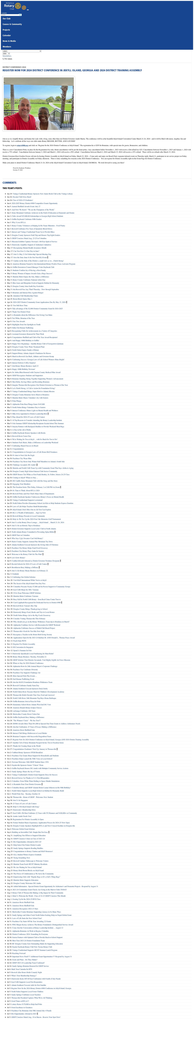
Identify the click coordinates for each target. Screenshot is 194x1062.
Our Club (6, 19)
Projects (6, 30)
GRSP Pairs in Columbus (21, 535)
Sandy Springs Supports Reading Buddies (28, 848)
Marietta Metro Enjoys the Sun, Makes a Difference (31, 276)
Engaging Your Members (21, 484)
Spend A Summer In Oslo (22, 650)
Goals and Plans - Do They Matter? (24, 959)
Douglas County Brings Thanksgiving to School (30, 609)
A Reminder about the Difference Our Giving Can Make (32, 315)
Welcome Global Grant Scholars (23, 829)
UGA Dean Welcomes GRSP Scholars (27, 593)
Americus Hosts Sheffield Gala (24, 730)
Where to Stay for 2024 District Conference (28, 663)
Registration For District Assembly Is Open (28, 819)
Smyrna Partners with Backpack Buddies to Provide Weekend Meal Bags (38, 426)
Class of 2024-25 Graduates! (23, 200)
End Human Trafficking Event (23, 679)
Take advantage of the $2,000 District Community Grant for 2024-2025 (37, 308)
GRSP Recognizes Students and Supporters (27, 375)
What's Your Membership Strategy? (23, 975)
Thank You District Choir (21, 312)
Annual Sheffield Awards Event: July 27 (26, 206)
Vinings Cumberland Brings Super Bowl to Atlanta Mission (33, 391)
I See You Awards (18, 321)
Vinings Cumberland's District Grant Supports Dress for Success (34, 774)
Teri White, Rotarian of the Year (23, 318)
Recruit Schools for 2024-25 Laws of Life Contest (29, 564)
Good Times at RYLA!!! (20, 1001)
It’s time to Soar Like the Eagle (23, 455)
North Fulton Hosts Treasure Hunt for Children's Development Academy (38, 691)
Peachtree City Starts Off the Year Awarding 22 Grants (31, 921)
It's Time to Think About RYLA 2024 (26, 490)
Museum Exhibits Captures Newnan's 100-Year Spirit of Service (34, 241)
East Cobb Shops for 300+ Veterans (26, 589)
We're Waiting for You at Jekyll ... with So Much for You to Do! (34, 439)
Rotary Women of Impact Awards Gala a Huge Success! (32, 273)
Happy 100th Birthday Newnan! (23, 369)
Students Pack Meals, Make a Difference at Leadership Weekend (35, 442)
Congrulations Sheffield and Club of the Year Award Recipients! (35, 337)
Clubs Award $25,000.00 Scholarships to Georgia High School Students (37, 216)
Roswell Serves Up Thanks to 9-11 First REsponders (30, 778)
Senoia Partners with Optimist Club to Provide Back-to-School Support (37, 937)
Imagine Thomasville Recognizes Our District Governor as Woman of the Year (40, 385)
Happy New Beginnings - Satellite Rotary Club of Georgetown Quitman (37, 343)
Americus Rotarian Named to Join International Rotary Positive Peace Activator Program (44, 264)
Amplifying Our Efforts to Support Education (29, 835)
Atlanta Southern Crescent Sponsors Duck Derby (30, 688)
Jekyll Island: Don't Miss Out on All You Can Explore (32, 509)
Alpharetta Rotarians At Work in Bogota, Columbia (30, 931)
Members (7, 47)
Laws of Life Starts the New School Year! (27, 918)
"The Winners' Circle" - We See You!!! (27, 720)
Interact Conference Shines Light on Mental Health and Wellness (35, 410)
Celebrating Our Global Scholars (23, 577)
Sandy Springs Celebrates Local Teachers (26, 994)
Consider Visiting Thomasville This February (29, 618)
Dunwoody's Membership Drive (24, 810)
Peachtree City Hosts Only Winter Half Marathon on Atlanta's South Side (39, 461)
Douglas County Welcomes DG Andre (27, 883)
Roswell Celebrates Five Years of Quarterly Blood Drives (32, 229)
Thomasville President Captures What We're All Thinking (31, 998)
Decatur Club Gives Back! (22, 197)
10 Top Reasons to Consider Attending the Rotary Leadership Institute (37, 420)
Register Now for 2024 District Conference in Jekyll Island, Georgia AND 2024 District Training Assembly (51, 739)
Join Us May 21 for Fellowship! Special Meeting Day (32, 254)
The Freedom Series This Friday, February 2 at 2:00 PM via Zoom (36, 487)
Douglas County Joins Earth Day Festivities (28, 286)
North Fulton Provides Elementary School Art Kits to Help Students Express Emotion (43, 503)
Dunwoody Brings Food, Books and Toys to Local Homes (34, 612)
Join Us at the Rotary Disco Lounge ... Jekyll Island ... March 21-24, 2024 (38, 522)
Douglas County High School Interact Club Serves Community (35, 471)
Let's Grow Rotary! (18, 557)
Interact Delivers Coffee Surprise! (24, 363)
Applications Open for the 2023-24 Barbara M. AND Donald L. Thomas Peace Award (44, 637)
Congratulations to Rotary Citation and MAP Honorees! (33, 851)
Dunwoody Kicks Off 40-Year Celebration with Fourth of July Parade (36, 978)
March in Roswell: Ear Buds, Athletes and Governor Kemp (33, 356)
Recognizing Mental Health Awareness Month (29, 248)
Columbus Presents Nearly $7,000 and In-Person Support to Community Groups (41, 586)
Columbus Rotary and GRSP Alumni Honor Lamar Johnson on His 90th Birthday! (41, 787)
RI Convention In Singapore (23, 647)
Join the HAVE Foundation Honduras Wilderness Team (32, 682)
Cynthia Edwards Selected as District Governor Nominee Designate (36, 561)
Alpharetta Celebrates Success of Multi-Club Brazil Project (34, 628)
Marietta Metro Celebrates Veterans (25, 596)
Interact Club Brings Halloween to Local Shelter (30, 733)
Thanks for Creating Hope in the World (27, 746)
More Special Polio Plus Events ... (25, 676)
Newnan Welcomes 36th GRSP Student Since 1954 (30, 762)
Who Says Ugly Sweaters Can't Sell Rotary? (27, 538)
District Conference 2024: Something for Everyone (30, 934)
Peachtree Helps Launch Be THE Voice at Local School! (32, 758)
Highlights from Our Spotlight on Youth (26, 324)
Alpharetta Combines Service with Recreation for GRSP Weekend (36, 625)
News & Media (9, 41)
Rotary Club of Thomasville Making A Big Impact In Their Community (37, 893)
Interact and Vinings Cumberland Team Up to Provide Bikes (33, 232)
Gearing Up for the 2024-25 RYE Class (26, 899)
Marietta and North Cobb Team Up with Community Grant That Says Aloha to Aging (43, 468)
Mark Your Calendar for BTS (21, 969)
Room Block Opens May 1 (22, 299)
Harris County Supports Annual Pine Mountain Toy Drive (32, 541)
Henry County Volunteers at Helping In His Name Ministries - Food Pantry (38, 225)
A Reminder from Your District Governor (26, 784)
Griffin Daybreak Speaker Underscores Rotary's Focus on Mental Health (38, 497)
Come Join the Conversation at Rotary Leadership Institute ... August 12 (37, 928)
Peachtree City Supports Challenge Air (26, 672)
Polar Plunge (16, 401)
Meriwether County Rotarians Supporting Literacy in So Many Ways (36, 912)
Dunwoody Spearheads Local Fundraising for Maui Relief (32, 653)
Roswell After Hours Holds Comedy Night (26, 972)
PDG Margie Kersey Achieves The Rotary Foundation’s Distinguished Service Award (42, 924)
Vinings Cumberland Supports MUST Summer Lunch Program (34, 950)
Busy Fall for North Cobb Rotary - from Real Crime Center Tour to (37, 599)
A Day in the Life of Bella (21, 430)
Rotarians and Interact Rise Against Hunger (28, 292)
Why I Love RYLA (19, 222)
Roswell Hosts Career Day (21, 436)
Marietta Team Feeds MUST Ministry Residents (30, 864)
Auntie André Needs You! (22, 816)
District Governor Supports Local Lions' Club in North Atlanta (34, 528)
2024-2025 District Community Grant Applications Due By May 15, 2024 (39, 302)
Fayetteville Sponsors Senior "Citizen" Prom (27, 765)
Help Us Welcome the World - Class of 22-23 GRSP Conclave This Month (39, 896)
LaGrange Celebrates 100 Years (24, 711)
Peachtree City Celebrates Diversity (25, 669)
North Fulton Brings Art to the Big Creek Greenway (31, 615)
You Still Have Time (20, 305)
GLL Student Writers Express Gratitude (27, 854)
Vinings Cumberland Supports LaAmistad (27, 500)
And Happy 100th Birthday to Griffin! (25, 340)
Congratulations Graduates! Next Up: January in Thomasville (34, 749)
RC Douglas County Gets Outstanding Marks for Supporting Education (37, 943)
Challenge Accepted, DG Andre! (24, 465)
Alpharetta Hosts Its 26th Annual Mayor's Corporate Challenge (35, 666)
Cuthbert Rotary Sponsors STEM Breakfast (27, 752)
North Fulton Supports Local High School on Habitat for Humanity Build (38, 790)
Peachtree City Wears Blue (22, 458)
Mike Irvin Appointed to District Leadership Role (29, 413)
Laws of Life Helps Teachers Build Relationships (30, 506)
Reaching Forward (18, 953)
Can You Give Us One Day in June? (26, 251)
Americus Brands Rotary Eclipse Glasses (27, 707)
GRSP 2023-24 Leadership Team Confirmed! (28, 963)
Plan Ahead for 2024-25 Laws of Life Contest (28, 417)
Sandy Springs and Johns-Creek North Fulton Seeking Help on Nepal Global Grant (41, 915)
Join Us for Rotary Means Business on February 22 (30, 570)
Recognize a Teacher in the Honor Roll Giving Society (32, 634)
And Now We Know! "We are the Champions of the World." (33, 209)
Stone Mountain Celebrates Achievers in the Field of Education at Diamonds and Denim (43, 213)
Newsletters (7, 56)
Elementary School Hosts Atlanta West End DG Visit (32, 704)
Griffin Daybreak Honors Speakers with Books (29, 433)
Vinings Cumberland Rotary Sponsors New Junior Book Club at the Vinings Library (43, 193)
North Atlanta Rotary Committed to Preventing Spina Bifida (33, 532)
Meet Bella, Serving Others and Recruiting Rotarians (31, 382)
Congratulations (18, 449)
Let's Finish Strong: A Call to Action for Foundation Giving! (33, 388)
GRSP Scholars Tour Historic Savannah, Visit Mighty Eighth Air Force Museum (41, 660)
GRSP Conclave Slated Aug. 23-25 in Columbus (29, 238)
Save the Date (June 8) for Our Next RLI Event (30, 257)
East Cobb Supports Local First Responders (26, 982)
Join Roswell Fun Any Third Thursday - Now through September (36, 289)
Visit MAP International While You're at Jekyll (29, 580)
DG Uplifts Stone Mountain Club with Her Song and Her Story (35, 481)
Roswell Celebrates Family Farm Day (26, 685)
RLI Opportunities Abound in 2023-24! (27, 842)
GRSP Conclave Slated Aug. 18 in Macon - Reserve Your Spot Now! (36, 1017)
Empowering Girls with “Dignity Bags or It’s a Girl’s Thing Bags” (36, 877)
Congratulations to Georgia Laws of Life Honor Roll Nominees (35, 452)
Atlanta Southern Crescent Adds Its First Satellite (28, 985)
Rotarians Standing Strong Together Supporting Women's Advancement (37, 378)
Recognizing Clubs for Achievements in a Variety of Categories (34, 331)
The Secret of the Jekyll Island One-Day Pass (29, 583)
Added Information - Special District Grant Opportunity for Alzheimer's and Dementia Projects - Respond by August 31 (55, 886)
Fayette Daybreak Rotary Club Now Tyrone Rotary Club (32, 947)
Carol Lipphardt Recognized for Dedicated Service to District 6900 (37, 602)
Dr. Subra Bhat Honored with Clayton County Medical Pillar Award (36, 372)
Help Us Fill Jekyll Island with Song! (26, 806)
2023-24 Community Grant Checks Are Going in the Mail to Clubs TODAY (39, 889)
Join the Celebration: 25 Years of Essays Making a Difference (34, 727)
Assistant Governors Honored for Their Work (28, 334)
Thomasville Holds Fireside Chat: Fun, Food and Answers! (34, 695)
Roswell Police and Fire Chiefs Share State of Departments (33, 493)
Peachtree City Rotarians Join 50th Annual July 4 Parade (31, 1010)
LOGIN (4, 13)
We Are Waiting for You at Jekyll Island (27, 867)
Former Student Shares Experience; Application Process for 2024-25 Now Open (41, 822)
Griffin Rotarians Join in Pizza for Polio (27, 701)
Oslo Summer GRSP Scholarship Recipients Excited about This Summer (38, 423)
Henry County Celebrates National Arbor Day (29, 280)
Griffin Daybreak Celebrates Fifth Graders (27, 219)
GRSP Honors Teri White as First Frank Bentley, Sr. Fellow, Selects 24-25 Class (41, 474)
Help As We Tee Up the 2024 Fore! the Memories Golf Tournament (37, 519)
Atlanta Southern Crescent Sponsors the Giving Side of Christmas (35, 544)
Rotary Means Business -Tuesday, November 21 (29, 656)
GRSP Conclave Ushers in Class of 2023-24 (29, 838)
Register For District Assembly (24, 644)
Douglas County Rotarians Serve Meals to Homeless (30, 394)
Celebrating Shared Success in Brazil (25, 445)
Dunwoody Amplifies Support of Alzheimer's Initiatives (31, 244)
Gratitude (15, 574)
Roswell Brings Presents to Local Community (29, 516)
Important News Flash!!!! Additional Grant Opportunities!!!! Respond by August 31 (42, 956)
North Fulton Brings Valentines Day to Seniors (28, 407)
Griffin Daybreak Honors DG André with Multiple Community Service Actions (40, 768)
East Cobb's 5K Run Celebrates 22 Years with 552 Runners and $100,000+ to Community (45, 813)
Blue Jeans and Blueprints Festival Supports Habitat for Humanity (36, 283)
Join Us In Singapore (20, 800)
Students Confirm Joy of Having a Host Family (29, 270)
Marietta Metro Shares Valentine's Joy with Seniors (30, 398)
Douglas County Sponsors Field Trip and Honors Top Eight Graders (36, 235)
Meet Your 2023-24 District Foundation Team (28, 940)
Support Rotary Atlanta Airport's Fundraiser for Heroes (31, 353)
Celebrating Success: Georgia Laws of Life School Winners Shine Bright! (38, 359)
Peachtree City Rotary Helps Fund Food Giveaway (30, 548)
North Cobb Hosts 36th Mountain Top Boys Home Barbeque (34, 698)
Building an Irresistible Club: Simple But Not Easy (30, 832)
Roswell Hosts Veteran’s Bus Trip (25, 606)
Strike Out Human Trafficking (22, 328)
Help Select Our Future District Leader (27, 845)
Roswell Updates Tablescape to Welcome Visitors (30, 861)
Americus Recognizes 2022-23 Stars (25, 908)
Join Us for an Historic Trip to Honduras (26, 525)
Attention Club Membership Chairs (25, 296)
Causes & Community (12, 24)
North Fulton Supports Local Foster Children (27, 991)
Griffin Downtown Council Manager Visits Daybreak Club (33, 267)
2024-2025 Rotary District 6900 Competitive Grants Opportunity (35, 203)
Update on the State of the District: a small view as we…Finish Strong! (38, 260)
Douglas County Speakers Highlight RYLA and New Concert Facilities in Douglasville (44, 826)
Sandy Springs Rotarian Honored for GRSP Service (30, 966)
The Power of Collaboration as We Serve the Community (33, 873)
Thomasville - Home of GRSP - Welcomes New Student (33, 797)
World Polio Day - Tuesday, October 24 (26, 794)
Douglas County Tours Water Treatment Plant (28, 347)
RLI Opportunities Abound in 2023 (23, 1014)
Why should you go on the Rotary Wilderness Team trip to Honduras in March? (41, 621)
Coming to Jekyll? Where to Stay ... (25, 477)
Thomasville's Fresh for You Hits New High (28, 631)
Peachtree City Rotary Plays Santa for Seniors (28, 551)
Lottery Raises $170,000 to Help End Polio (26, 1004)
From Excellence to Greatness (21, 1007)
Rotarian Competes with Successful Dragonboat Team (32, 736)
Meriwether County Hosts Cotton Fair (26, 714)
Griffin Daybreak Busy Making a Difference (28, 717)
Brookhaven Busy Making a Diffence (25, 567)
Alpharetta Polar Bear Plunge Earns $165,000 (28, 404)
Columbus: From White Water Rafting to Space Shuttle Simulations (36, 781)
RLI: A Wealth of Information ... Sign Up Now (29, 512)
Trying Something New (21, 857)
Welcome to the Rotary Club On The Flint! (27, 554)
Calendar (7, 36)
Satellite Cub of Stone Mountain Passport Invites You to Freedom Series (38, 742)
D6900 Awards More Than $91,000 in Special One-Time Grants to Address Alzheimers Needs (46, 723)
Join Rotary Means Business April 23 (25, 366)
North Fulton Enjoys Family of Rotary (25, 350)
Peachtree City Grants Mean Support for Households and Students (35, 755)
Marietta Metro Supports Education (25, 880)
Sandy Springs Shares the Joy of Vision (26, 771)
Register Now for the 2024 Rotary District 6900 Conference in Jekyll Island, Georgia (41, 988)
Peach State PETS (19, 641)
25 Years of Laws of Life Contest (24, 803)
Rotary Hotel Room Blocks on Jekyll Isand (28, 870)
